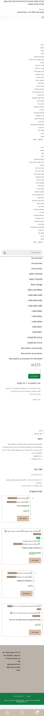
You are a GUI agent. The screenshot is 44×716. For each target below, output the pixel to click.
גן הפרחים (41, 83)
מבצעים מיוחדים (39, 57)
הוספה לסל (34, 376)
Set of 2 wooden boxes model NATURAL (25, 619)
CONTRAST (37, 326)
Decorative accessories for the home (25, 358)
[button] (39, 402)
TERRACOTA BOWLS (25, 580)
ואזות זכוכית (40, 86)
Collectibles (37, 311)
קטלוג (42, 62)
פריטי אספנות (39, 116)
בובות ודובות (40, 77)
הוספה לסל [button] (23, 518)
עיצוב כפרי (40, 104)
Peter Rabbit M (23, 506)
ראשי (42, 45)
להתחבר (36, 486)
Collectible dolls (35, 295)
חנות (42, 51)
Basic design (36, 284)
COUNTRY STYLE (34, 337)
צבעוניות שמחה (39, 119)
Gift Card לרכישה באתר (36, 60)
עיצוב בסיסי (40, 101)
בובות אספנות (39, 74)
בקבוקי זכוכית (39, 80)
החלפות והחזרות (18, 696)
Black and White (35, 289)
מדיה (42, 133)
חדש (42, 54)
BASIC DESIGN (35, 273)
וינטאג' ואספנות (39, 89)
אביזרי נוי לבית (39, 65)
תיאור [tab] (40, 431)
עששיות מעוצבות (38, 107)
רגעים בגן (41, 127)
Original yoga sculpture (31, 548)
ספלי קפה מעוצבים (38, 98)
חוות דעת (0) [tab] (38, 434)
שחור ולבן (41, 130)
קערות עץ (41, 122)
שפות (42, 136)
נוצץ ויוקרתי (40, 95)
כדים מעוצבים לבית (38, 92)
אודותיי (42, 48)
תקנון (29, 696)
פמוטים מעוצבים (39, 113)
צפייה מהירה (12, 498)
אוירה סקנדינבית (39, 71)
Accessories (36, 258)
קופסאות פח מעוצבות (37, 124)
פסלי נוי (41, 110)
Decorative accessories (31, 348)
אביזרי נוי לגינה (39, 68)
